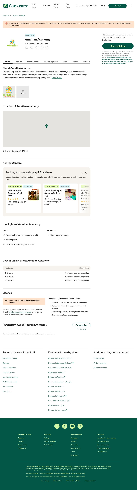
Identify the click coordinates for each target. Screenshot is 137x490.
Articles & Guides (50, 441)
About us (21, 438)
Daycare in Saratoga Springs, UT (61, 363)
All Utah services (100, 368)
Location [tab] (18, 62)
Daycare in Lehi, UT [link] (19, 16)
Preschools (7, 391)
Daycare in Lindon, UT (56, 372)
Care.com (45, 177)
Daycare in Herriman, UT (57, 410)
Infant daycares (9, 372)
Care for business (103, 445)
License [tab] (75, 62)
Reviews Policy (81, 329)
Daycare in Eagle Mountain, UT (60, 382)
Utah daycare (99, 358)
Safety (46, 438)
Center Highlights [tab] (51, 62)
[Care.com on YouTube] (72, 426)
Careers (20, 441)
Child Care (33, 5)
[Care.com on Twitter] (64, 426)
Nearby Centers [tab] (33, 62)
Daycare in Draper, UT (56, 377)
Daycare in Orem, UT (56, 387)
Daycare (6, 363)
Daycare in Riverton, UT (57, 396)
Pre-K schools (8, 387)
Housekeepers (75, 448)
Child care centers (10, 358)
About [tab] (7, 62)
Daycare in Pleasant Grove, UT (60, 368)
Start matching (118, 46)
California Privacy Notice (73, 481)
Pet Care (68, 5)
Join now (117, 6)
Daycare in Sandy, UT (56, 405)
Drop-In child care (9, 368)
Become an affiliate (103, 448)
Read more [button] (57, 77)
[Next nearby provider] (85, 172)
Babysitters (74, 438)
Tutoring (46, 6)
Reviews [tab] (86, 62)
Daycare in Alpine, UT (56, 391)
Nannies (73, 441)
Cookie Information (90, 481)
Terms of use (22, 445)
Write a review (81, 325)
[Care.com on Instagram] (80, 426)
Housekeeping (82, 6)
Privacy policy (22, 448)
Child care (74, 445)
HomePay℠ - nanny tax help (106, 438)
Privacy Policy (57, 481)
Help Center (48, 445)
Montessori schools (10, 377)
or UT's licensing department (20, 312)
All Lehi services (100, 363)
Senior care (74, 455)
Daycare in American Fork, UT (59, 358)
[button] (102, 5)
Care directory (102, 452)
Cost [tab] (65, 62)
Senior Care (56, 5)
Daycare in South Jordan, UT (59, 401)
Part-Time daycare (10, 382)
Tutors (73, 452)
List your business (103, 441)
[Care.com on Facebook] (57, 426)
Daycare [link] (6, 16)
